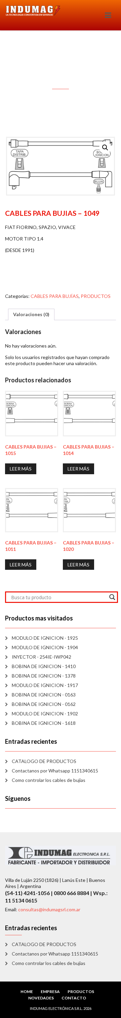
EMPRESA (50, 991)
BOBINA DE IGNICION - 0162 (44, 704)
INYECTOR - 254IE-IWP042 (41, 657)
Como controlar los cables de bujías (48, 780)
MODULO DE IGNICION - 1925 (45, 638)
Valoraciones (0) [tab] (31, 314)
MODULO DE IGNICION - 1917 (45, 685)
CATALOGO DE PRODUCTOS (44, 761)
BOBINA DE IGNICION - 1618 (44, 723)
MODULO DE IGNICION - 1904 (45, 647)
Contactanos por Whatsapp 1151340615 (55, 770)
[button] (105, 148)
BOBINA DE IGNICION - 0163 (44, 694)
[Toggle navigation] (108, 15)
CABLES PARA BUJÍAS (55, 296)
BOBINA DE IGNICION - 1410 (44, 666)
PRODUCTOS (96, 296)
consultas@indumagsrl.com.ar (49, 909)
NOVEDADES (41, 997)
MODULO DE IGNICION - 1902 (45, 713)
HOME (27, 991)
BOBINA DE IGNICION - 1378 (44, 676)
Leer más (21, 469)
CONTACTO (74, 997)
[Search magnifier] (112, 597)
